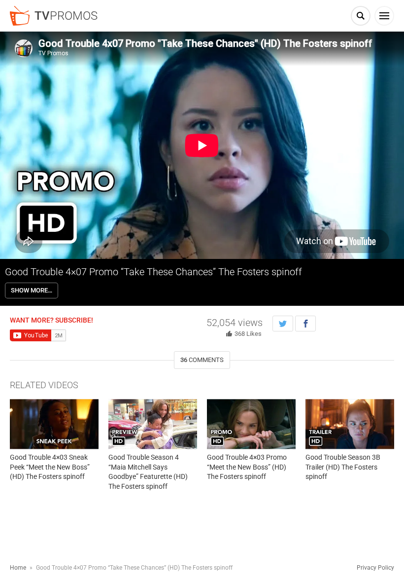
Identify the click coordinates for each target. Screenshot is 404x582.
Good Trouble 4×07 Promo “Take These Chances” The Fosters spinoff (153, 272)
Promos (66, 16)
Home (18, 567)
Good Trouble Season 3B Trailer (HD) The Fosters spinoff (342, 466)
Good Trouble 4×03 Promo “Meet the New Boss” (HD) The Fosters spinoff (247, 466)
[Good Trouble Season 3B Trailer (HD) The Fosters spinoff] (349, 424)
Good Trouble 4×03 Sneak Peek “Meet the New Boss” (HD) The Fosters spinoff (50, 466)
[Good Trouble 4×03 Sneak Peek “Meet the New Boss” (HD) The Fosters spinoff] (54, 424)
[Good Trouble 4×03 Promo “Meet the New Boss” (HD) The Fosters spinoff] (251, 424)
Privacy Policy (375, 567)
